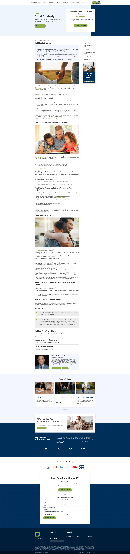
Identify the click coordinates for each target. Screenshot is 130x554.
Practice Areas (40, 40)
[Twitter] (36, 538)
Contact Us (89, 538)
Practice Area (68, 534)
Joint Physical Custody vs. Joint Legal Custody (50, 118)
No (67, 514)
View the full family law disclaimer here (81, 549)
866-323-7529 (81, 17)
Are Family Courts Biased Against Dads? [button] (44, 346)
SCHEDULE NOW (89, 81)
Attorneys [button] (51, 2)
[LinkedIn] (38, 538)
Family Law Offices (69, 536)
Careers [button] (72, 2)
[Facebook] (35, 538)
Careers (88, 534)
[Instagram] (42, 538)
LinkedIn (66, 368)
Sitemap (94, 552)
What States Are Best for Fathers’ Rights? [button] (44, 349)
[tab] (63, 409)
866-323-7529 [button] (40, 25)
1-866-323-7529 (64, 335)
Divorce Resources (80, 534)
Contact (83, 2)
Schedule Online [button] (65, 489)
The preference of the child (41, 168)
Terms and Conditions (81, 552)
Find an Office (42, 427)
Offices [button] (45, 2)
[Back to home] (35, 3)
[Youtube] (40, 538)
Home (35, 40)
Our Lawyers (68, 538)
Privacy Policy (48, 512)
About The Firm (89, 536)
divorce (73, 100)
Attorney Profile (56, 368)
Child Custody (46, 40)
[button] (80, 25)
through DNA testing (60, 197)
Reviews (78, 538)
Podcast (78, 536)
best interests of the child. (43, 157)
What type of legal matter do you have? (49, 507)
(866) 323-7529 (96, 1)
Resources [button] (65, 2)
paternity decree (43, 102)
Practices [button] (58, 2)
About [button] (77, 2)
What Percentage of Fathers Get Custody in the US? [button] (47, 342)
